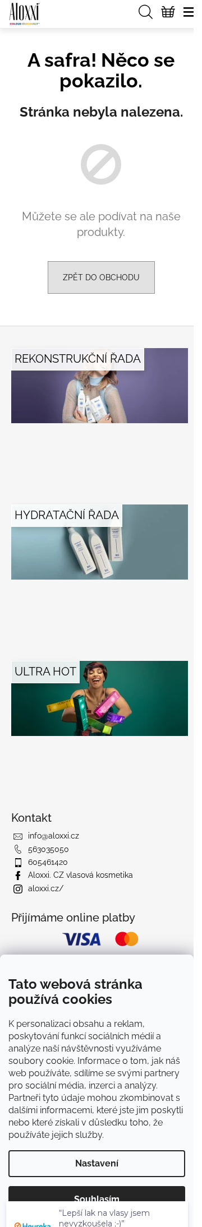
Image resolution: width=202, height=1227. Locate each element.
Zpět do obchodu (101, 277)
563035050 (48, 849)
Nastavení (96, 1163)
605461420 (48, 862)
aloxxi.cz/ (45, 888)
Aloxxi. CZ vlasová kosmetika (80, 875)
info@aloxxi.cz (53, 835)
